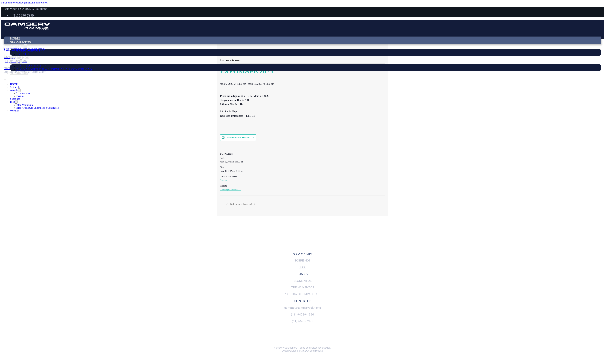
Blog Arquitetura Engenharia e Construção (54, 69)
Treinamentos (23, 93)
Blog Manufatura (31, 66)
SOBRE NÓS (302, 260)
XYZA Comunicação (312, 350)
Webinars (19, 73)
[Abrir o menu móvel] (5, 79)
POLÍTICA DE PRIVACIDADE (302, 294)
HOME (15, 38)
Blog (15, 62)
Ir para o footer (40, 2)
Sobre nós (19, 57)
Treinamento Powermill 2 (242, 204)
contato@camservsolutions (302, 308)
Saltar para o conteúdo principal (17, 2)
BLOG (302, 267)
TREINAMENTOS (302, 287)
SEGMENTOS (302, 281)
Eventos (23, 54)
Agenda (17, 46)
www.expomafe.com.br (230, 189)
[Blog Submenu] (21, 62)
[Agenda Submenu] (25, 46)
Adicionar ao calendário (238, 137)
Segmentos (20, 42)
